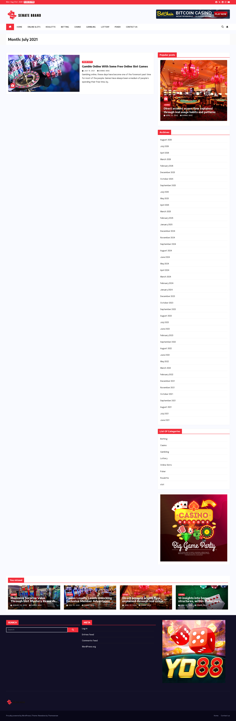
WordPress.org (89, 647)
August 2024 (166, 251)
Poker (118, 27)
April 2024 (164, 270)
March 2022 (165, 368)
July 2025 (164, 192)
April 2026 (164, 153)
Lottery (105, 27)
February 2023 (166, 335)
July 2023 (164, 322)
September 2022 (168, 342)
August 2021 (166, 407)
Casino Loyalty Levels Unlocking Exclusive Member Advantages (89, 599)
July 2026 (164, 146)
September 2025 (168, 186)
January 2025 (166, 225)
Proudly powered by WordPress (18, 716)
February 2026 (166, 166)
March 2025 (165, 212)
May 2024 (164, 264)
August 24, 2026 (20, 605)
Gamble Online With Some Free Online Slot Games (115, 66)
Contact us (131, 27)
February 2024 (166, 283)
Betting (65, 27)
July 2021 (164, 414)
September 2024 (168, 244)
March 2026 (165, 159)
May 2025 (164, 199)
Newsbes (42, 716)
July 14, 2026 (74, 605)
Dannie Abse (104, 71)
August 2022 (166, 349)
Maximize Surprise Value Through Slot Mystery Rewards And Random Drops (32, 601)
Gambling (91, 27)
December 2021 (167, 381)
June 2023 (165, 329)
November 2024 (167, 238)
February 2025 (166, 218)
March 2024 (165, 277)
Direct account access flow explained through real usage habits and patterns (142, 601)
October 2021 (166, 394)
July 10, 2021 (89, 71)
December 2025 (167, 172)
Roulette (51, 27)
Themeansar (53, 716)
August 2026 (166, 140)
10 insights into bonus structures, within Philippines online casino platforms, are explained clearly (190, 112)
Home (19, 27)
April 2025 (164, 205)
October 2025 (166, 179)
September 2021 (168, 401)
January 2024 (166, 290)
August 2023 (166, 316)
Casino (77, 27)
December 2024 (167, 231)
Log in (84, 629)
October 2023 (166, 303)
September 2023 (168, 309)
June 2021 (165, 420)
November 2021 (167, 388)
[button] (222, 27)
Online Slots (34, 27)
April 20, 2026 (172, 115)
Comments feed (90, 641)
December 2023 (167, 296)
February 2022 (166, 375)
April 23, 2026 (131, 605)
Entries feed (88, 635)
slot (162, 485)
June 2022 (165, 355)
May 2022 (164, 362)
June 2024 (165, 257)
